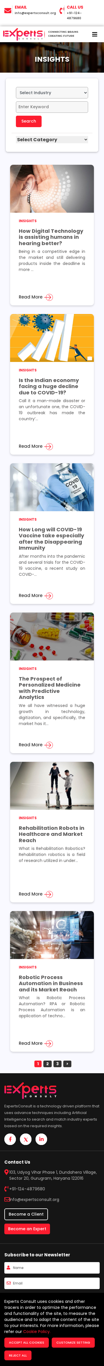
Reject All (18, 1355)
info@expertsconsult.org (35, 13)
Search (28, 121)
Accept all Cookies (26, 1342)
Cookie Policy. (37, 1331)
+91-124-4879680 (27, 1189)
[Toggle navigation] (94, 34)
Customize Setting (73, 1342)
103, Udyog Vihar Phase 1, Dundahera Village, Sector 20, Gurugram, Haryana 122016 (53, 1175)
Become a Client (26, 1214)
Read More (31, 297)
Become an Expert (27, 1229)
